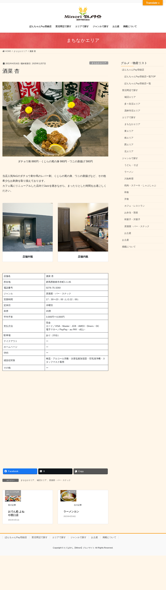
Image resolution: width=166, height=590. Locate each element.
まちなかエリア (98, 63)
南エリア (128, 137)
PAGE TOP (159, 569)
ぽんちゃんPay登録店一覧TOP (140, 76)
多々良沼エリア (132, 103)
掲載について (129, 246)
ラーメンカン (71, 511)
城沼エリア (42, 480)
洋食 (126, 199)
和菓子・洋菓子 (132, 219)
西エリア (128, 144)
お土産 (127, 233)
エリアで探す (129, 117)
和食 (126, 192)
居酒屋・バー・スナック (60, 480)
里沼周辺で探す (130, 90)
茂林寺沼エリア (132, 110)
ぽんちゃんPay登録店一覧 (137, 83)
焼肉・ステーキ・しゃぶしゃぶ (140, 185)
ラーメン (128, 172)
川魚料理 (128, 178)
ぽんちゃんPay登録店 (133, 69)
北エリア (128, 151)
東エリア (128, 131)
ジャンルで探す (130, 158)
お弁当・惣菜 (131, 212)
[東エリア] (68, 495)
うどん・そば (131, 165)
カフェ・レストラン (134, 205)
